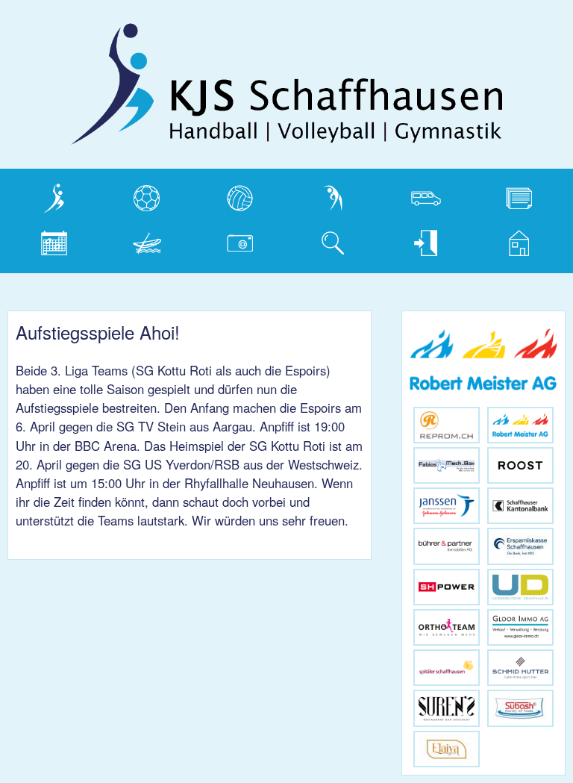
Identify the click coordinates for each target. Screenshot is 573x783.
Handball (135, 195)
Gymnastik (325, 195)
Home (499, 239)
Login (405, 239)
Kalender (42, 239)
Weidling (134, 239)
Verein (35, 195)
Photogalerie (237, 239)
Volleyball (228, 195)
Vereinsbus (420, 195)
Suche (314, 239)
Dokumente (513, 195)
